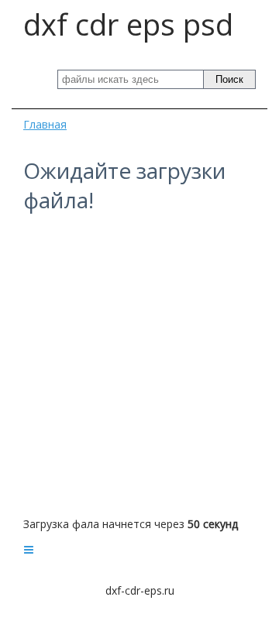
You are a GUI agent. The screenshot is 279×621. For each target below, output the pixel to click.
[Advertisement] (139, 365)
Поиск (229, 79)
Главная (45, 124)
